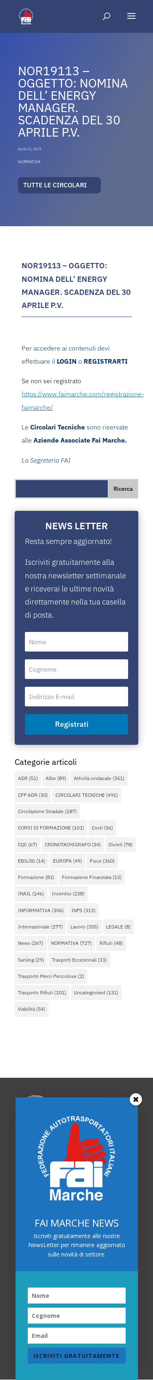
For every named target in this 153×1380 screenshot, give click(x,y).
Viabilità (31, 1009)
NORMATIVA (29, 161)
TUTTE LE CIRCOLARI (55, 185)
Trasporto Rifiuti (42, 992)
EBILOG (31, 861)
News (30, 943)
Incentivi (68, 893)
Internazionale (40, 927)
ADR (28, 778)
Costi (102, 828)
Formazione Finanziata (92, 877)
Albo (56, 778)
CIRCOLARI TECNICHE (86, 795)
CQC (27, 844)
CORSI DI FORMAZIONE (51, 828)
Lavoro (84, 927)
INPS (83, 910)
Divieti (121, 844)
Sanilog (31, 960)
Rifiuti (111, 943)
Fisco (102, 861)
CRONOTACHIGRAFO (73, 844)
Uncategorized (96, 992)
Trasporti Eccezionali (79, 960)
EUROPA (67, 861)
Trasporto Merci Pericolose (51, 976)
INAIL (31, 893)
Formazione (36, 877)
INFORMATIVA (41, 910)
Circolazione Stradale (47, 811)
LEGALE (118, 927)
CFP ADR (33, 795)
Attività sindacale (99, 778)
